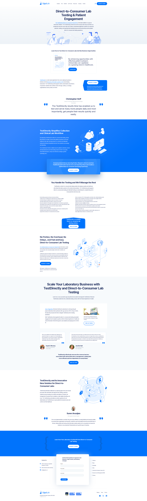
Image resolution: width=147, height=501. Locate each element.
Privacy (106, 492)
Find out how (73, 362)
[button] (87, 4)
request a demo (101, 3)
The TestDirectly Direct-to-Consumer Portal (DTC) (66, 22)
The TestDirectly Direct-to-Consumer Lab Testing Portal (49, 246)
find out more (73, 226)
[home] (45, 3)
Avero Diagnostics (49, 309)
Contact (84, 3)
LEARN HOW (73, 69)
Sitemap (98, 492)
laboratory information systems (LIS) (55, 82)
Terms (102, 492)
